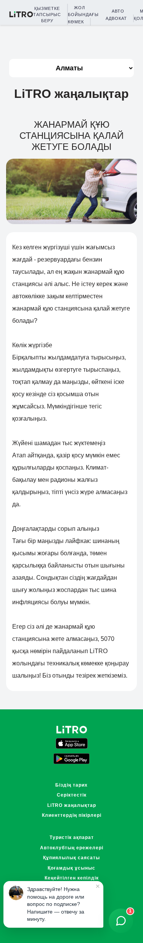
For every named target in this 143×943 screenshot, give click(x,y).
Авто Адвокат (116, 14)
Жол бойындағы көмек (83, 14)
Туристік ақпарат (72, 837)
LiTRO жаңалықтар (71, 805)
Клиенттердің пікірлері (71, 815)
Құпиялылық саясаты (71, 857)
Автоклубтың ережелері (71, 847)
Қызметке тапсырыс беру (47, 14)
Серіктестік (72, 795)
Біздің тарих (71, 785)
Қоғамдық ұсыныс (71, 868)
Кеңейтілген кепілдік (72, 878)
